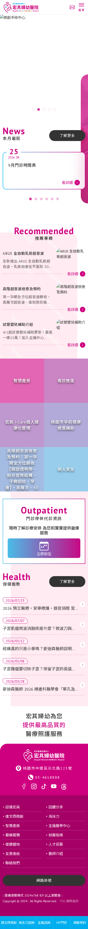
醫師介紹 (56, 853)
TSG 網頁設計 (69, 901)
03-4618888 (47, 777)
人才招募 (56, 844)
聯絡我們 (12, 863)
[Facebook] (24, 787)
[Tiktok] (43, 787)
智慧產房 (12, 825)
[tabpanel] (44, 64)
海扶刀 (54, 816)
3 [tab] (44, 109)
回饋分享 (56, 807)
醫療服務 (12, 835)
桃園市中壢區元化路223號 (47, 768)
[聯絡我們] (72, 7)
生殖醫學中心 (59, 825)
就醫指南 (56, 835)
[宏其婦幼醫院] (21, 7)
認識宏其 (12, 807)
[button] (81, 7)
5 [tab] (54, 109)
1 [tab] (33, 109)
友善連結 (12, 853)
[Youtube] (53, 787)
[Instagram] (34, 787)
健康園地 (12, 844)
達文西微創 (14, 816)
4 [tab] (49, 109)
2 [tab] (38, 109)
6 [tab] (57, 199)
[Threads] (64, 787)
